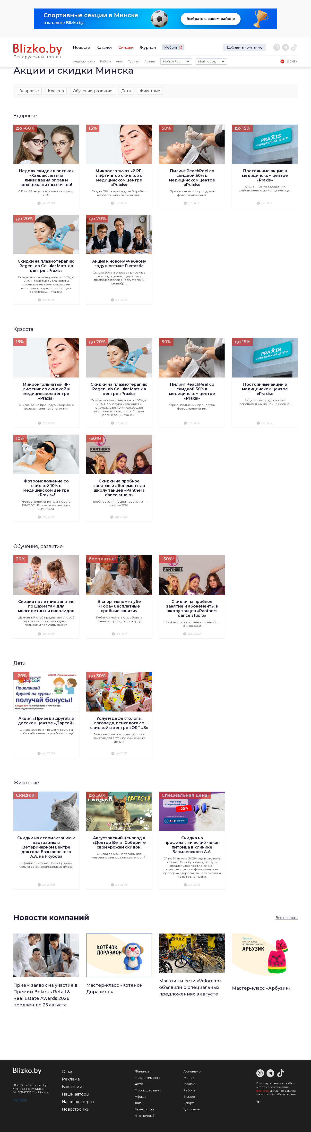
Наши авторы (75, 1094)
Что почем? (144, 1115)
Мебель (171, 47)
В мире (189, 1096)
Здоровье (29, 90)
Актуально (192, 1071)
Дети (126, 90)
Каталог (104, 47)
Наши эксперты (78, 1101)
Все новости (287, 918)
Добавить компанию (245, 47)
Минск (188, 1078)
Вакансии (72, 1086)
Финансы (142, 1071)
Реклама (71, 1079)
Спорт (188, 1103)
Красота (56, 90)
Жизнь (140, 1103)
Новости (81, 47)
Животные (150, 90)
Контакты (20, 1099)
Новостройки (76, 1109)
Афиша (150, 61)
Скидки (126, 47)
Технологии (144, 1109)
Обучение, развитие (92, 90)
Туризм (133, 61)
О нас (67, 1071)
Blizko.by (262, 1090)
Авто (119, 61)
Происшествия (147, 1090)
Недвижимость (84, 61)
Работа (105, 61)
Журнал (148, 47)
